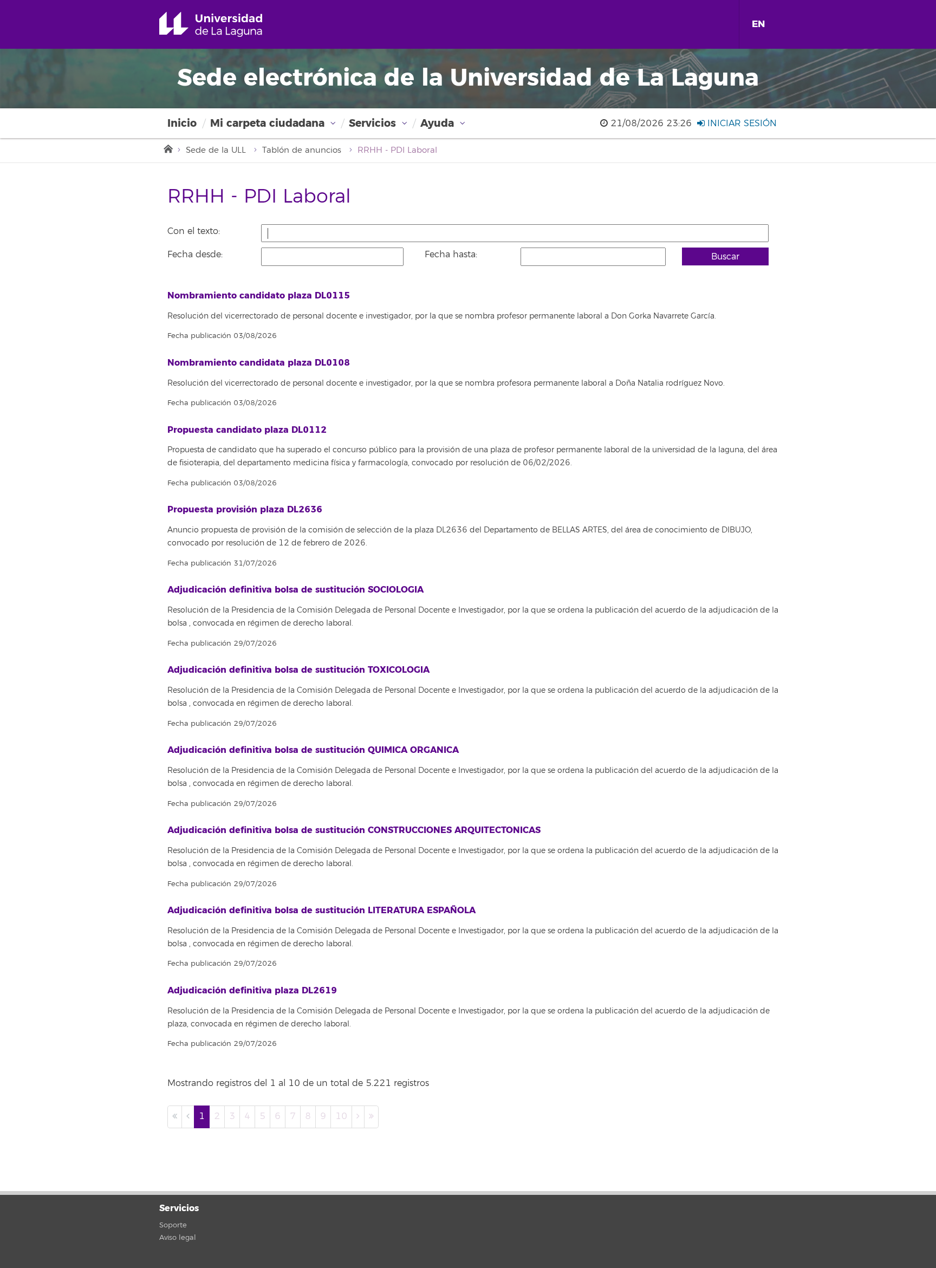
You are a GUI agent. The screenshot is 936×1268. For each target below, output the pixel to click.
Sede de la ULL (216, 150)
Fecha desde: (195, 254)
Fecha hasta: (451, 254)
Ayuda (437, 123)
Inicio (182, 123)
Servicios (372, 123)
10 (341, 1116)
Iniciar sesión (741, 123)
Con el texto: (193, 231)
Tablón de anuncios (301, 150)
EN (758, 24)
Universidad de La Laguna (226, 24)
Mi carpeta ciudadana (267, 123)
